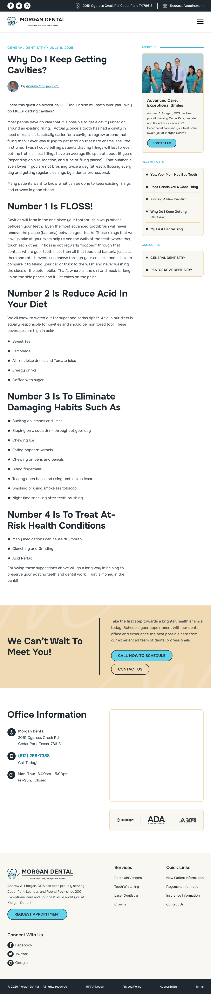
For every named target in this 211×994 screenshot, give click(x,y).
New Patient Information (185, 878)
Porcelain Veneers (128, 878)
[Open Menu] (200, 22)
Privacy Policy (131, 986)
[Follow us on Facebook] (10, 5)
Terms (200, 986)
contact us (161, 143)
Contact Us (175, 904)
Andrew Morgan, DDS (42, 86)
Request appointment (37, 914)
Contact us (130, 669)
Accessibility (168, 986)
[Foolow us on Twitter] (19, 5)
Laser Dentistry (126, 895)
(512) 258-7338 (34, 756)
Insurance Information (183, 895)
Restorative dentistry (171, 270)
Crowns (120, 904)
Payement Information (183, 886)
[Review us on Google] (27, 5)
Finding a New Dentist (168, 199)
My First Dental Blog (166, 229)
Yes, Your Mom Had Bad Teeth (173, 174)
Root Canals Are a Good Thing (174, 187)
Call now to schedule (141, 655)
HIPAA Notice (95, 986)
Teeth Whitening (126, 886)
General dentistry (26, 48)
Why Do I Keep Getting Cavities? (168, 214)
